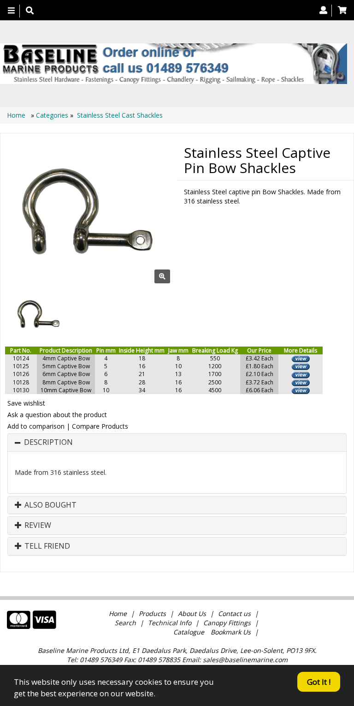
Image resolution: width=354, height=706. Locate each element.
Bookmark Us (231, 632)
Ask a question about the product (57, 414)
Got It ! (318, 681)
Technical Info (169, 622)
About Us (192, 613)
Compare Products (100, 426)
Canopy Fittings (227, 622)
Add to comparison (36, 426)
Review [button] (37, 525)
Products (152, 613)
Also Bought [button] (50, 505)
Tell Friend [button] (46, 546)
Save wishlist (26, 403)
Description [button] (48, 442)
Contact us (234, 613)
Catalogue (188, 632)
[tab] (177, 442)
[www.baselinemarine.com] (173, 64)
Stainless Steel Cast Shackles (120, 115)
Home (17, 115)
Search (126, 622)
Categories (53, 115)
